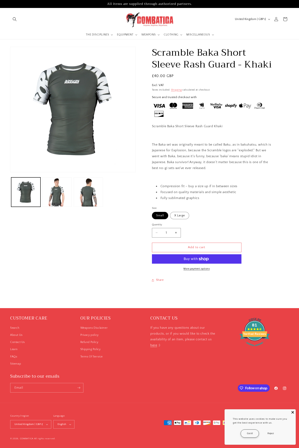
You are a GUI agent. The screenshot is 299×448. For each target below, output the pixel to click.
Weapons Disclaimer (94, 328)
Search (15, 328)
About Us (16, 335)
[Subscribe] (78, 388)
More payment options (196, 268)
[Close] (293, 412)
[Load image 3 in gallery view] (88, 192)
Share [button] (160, 280)
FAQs (13, 356)
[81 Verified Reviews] (255, 348)
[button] (14, 19)
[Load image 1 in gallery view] (25, 192)
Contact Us (17, 342)
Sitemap (15, 363)
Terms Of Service (91, 356)
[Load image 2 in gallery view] (57, 192)
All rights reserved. (45, 438)
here (153, 345)
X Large (179, 215)
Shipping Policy (90, 349)
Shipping (176, 89)
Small (160, 215)
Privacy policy (89, 335)
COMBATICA (26, 438)
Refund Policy (89, 342)
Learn (14, 349)
